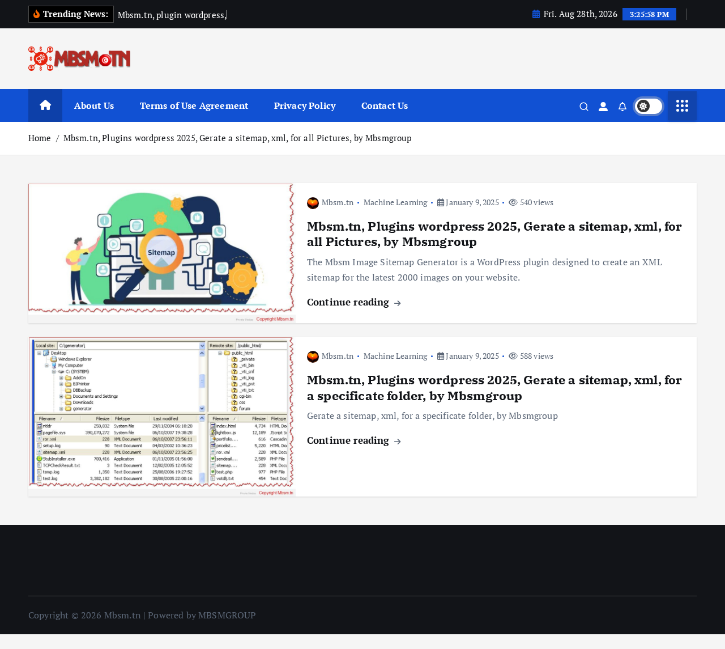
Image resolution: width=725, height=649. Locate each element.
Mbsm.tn (337, 202)
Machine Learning (396, 202)
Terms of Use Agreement (194, 105)
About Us (94, 105)
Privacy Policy (304, 105)
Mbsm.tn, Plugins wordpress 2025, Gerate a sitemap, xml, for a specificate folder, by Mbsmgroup (494, 387)
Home (40, 137)
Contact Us (384, 105)
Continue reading (350, 301)
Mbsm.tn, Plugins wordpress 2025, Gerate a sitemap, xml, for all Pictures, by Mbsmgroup (237, 137)
